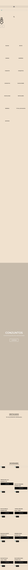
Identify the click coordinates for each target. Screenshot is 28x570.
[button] (14, 7)
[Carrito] (2, 26)
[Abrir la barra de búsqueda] (14, 16)
